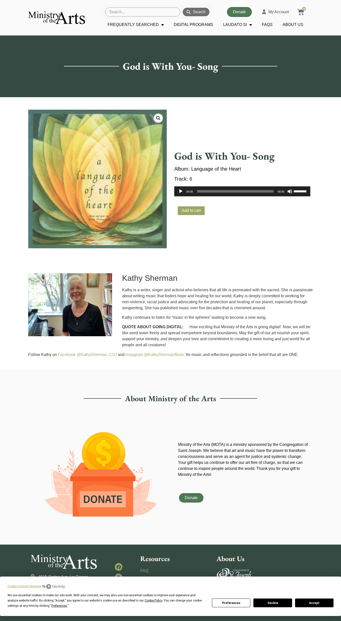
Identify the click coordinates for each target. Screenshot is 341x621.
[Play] (180, 191)
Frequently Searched (133, 24)
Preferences (231, 603)
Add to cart (191, 210)
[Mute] (289, 191)
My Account (278, 12)
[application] (242, 191)
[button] (158, 118)
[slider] (301, 190)
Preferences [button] (59, 606)
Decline (273, 603)
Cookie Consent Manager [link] (24, 586)
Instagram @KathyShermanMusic (155, 354)
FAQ (144, 571)
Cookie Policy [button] (153, 600)
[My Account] (264, 12)
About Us (293, 24)
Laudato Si (235, 24)
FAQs (267, 24)
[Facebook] (119, 567)
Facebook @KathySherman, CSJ (87, 354)
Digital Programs (193, 24)
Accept (314, 603)
